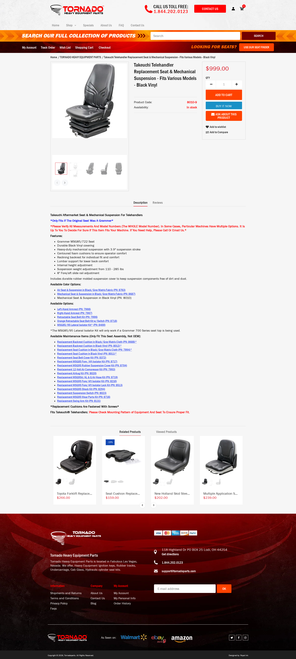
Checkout (104, 47)
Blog (93, 603)
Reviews (158, 202)
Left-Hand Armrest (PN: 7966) (74, 309)
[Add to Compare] (92, 442)
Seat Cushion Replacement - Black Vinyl (134, 494)
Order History (122, 603)
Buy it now (224, 106)
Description (140, 202)
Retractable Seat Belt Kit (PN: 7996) (77, 317)
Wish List (65, 47)
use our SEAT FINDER (256, 47)
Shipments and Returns (66, 593)
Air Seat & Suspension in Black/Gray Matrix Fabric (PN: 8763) (91, 290)
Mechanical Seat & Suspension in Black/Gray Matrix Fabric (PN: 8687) (96, 294)
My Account (29, 47)
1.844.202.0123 (172, 562)
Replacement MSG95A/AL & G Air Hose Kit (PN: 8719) (87, 377)
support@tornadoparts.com (179, 571)
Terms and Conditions (64, 598)
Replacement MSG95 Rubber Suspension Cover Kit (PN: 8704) (92, 365)
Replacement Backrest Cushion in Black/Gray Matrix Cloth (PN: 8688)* (97, 342)
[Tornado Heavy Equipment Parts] (77, 14)
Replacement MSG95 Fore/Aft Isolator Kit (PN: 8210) (87, 381)
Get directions (170, 554)
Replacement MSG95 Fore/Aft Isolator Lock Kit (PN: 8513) (90, 385)
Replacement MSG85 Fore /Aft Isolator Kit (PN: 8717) (87, 361)
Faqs (53, 608)
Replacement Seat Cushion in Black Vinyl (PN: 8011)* (87, 353)
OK (224, 589)
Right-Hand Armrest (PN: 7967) (74, 313)
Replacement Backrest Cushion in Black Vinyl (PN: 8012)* (89, 345)
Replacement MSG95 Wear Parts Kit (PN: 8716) (83, 397)
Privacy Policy (58, 603)
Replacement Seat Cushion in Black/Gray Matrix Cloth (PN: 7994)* (94, 349)
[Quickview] (92, 456)
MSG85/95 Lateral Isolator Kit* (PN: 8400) (81, 325)
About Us (96, 593)
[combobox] (195, 36)
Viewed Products (166, 432)
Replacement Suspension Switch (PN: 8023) (82, 393)
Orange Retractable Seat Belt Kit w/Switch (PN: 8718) (87, 321)
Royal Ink (244, 655)
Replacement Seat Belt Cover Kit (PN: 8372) (81, 357)
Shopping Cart (84, 47)
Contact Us (210, 9)
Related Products (130, 432)
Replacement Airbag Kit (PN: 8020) (77, 373)
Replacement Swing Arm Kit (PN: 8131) (79, 401)
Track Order (48, 47)
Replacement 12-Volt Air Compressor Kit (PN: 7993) (86, 369)
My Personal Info (124, 598)
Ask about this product (226, 115)
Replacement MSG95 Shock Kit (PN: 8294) (81, 389)
